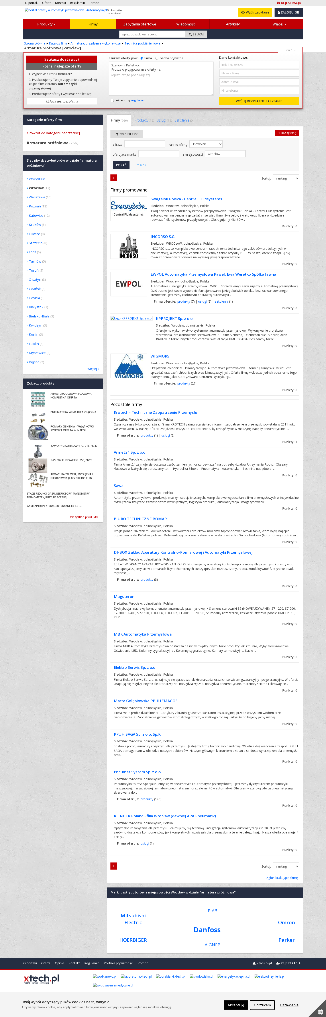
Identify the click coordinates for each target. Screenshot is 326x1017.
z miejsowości (193, 154)
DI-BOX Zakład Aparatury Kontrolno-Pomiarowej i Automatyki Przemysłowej (183, 552)
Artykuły (233, 24)
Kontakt (74, 963)
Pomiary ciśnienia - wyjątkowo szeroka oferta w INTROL (72, 428)
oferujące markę (125, 154)
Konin (33, 334)
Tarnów (35, 261)
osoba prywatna (171, 58)
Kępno (34, 362)
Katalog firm (58, 43)
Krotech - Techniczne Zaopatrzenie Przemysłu (155, 412)
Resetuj (141, 165)
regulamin (138, 100)
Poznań (35, 206)
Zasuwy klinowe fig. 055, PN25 (71, 460)
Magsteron (124, 596)
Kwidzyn (35, 325)
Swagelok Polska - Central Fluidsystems (186, 198)
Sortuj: (266, 178)
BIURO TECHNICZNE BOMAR (140, 518)
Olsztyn (35, 279)
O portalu (30, 963)
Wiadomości (186, 24)
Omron (286, 922)
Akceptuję (130, 100)
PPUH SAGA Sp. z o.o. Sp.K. (137, 734)
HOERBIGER (133, 939)
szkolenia (221, 301)
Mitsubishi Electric (133, 919)
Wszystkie (37, 178)
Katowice (36, 215)
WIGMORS (160, 356)
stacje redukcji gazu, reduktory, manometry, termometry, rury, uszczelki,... (58, 495)
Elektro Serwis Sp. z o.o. (135, 667)
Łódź (32, 252)
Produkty (45, 24)
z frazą (118, 144)
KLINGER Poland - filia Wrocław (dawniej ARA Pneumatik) (165, 815)
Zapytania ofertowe (139, 24)
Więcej (278, 24)
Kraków (35, 224)
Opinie (59, 963)
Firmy (93, 24)
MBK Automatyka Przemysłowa (143, 634)
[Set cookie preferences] (317, 1008)
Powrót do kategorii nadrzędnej (54, 133)
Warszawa (37, 197)
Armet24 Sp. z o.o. (130, 452)
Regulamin (91, 963)
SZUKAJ (198, 34)
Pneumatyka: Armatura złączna (73, 412)
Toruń (34, 270)
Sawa (119, 485)
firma (148, 58)
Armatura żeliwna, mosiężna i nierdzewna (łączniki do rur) (72, 476)
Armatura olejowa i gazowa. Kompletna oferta (71, 395)
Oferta (46, 963)
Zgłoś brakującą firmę (282, 878)
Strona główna (34, 43)
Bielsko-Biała (39, 316)
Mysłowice (37, 352)
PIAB (212, 911)
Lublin (34, 343)
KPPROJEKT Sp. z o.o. (175, 318)
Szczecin (36, 243)
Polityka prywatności (118, 963)
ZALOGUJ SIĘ (290, 12)
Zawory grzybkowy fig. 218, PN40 (74, 446)
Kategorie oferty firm (44, 119)
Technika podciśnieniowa (142, 43)
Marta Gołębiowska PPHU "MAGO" (145, 700)
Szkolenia (184, 120)
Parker (287, 939)
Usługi (164, 120)
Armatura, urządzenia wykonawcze (96, 43)
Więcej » (93, 369)
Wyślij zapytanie (257, 12)
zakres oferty (178, 145)
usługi (202, 301)
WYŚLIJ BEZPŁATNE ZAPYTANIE (259, 101)
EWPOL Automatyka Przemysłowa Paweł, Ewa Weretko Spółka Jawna (213, 274)
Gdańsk (35, 288)
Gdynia (34, 298)
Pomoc (143, 963)
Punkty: (289, 226)
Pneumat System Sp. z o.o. (138, 771)
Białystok (36, 307)
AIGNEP (212, 945)
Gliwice (34, 234)
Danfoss (207, 929)
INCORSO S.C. (163, 236)
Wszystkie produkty (84, 517)
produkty (183, 301)
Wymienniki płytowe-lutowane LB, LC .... (54, 506)
